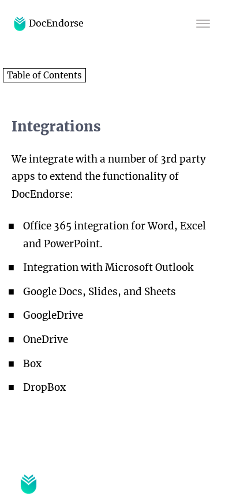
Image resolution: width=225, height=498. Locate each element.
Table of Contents (44, 75)
